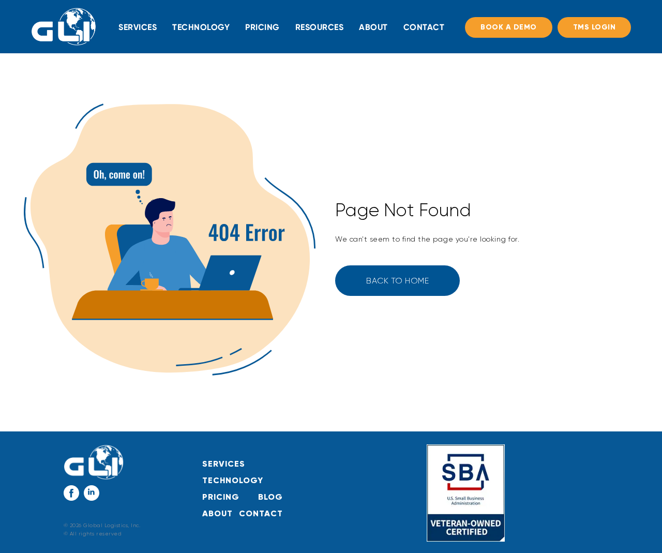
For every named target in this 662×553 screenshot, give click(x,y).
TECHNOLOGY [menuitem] (201, 27)
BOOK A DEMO (508, 27)
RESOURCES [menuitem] (319, 27)
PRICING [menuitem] (262, 27)
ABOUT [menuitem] (373, 27)
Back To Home (397, 281)
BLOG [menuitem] (270, 497)
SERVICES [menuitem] (137, 27)
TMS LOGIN (594, 27)
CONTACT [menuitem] (424, 27)
